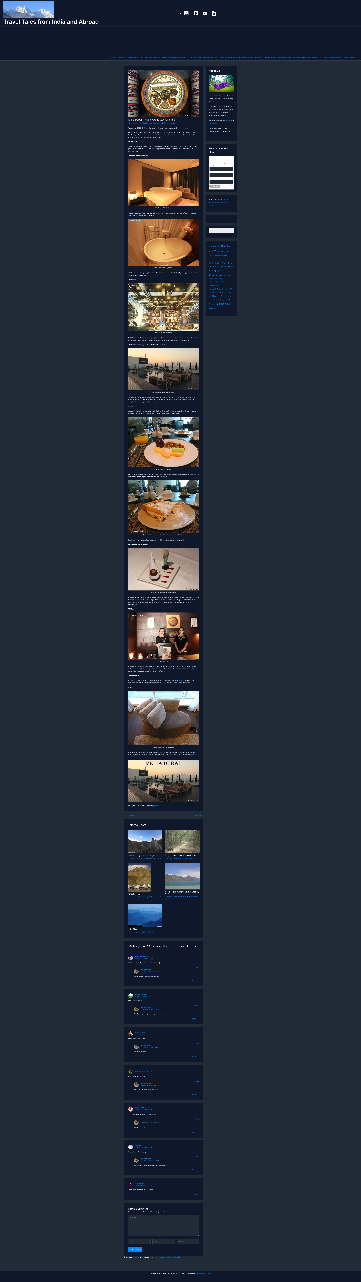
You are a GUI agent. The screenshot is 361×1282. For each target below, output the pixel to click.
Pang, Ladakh (134, 894)
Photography (156, 123)
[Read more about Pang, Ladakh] (139, 877)
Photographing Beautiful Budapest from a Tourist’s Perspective (241, 58)
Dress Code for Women (218, 256)
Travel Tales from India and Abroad (51, 21)
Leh (222, 282)
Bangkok (226, 246)
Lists (226, 282)
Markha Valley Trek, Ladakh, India (143, 855)
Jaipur (226, 271)
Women (212, 308)
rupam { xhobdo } (140, 1032)
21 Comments (132, 932)
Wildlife (228, 304)
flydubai (181, 680)
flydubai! (157, 806)
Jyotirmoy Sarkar (141, 994)
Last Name (212, 179)
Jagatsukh (220, 271)
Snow (226, 296)
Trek (147, 858)
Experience (212, 266)
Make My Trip (214, 285)
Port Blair (224, 292)
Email (211, 166)
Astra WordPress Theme (203, 1274)
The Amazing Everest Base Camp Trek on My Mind (125, 58)
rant (210, 296)
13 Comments (133, 123)
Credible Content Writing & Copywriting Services (219, 202)
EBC (210, 259)
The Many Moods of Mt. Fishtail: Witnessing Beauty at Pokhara (165, 58)
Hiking (212, 270)
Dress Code (224, 252)
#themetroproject (214, 246)
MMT (231, 289)
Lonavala (231, 282)
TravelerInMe (139, 1183)
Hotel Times (133, 929)
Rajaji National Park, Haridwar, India (180, 855)
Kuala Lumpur (223, 275)
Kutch (230, 275)
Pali (220, 293)
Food (145, 123)
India (179, 858)
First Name (212, 172)
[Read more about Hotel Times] (145, 915)
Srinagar (211, 299)
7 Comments (169, 896)
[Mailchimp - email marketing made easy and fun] (230, 185)
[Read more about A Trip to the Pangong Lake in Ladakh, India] (182, 876)
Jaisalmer (213, 275)
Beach (211, 252)
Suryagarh (222, 300)
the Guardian (213, 123)
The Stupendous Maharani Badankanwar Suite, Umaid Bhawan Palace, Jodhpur (290, 58)
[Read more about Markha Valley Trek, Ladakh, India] (145, 841)
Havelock (227, 266)
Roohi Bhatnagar (140, 1070)
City (216, 251)
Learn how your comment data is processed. (165, 1257)
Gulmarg (220, 266)
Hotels (149, 123)
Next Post (199, 815)
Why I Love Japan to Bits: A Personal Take (203, 58)
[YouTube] (205, 13)
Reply (197, 968)
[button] (180, 13)
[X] (214, 13)
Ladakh (179, 896)
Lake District (218, 278)
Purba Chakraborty (141, 956)
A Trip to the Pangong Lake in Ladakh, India (182, 893)
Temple (229, 299)
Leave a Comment (133, 897)
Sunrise (216, 299)
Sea (222, 296)
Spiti (229, 296)
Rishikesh (216, 296)
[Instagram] (186, 13)
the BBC (228, 120)
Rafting (229, 292)
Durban (230, 256)
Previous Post (129, 815)
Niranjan (138, 1145)
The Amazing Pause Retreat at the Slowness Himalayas (338, 58)
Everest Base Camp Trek (220, 263)
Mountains (213, 292)
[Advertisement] (232, 41)
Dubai (141, 123)
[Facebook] (195, 13)
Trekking (219, 303)
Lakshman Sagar (214, 282)
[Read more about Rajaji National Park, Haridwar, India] (182, 841)
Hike (232, 266)
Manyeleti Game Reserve (218, 289)
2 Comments (169, 858)
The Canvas (184, 128)
